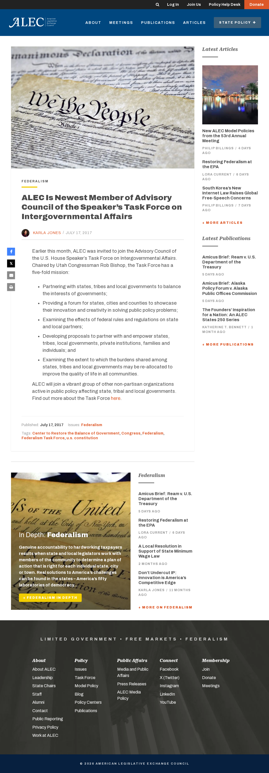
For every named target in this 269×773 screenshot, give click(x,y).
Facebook (169, 669)
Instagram (169, 686)
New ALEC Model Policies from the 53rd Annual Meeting (228, 136)
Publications (158, 23)
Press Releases (131, 684)
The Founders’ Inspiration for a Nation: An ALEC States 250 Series (228, 315)
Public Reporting (47, 719)
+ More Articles (222, 223)
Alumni (38, 702)
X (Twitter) (169, 677)
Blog (79, 694)
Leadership (42, 677)
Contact (40, 710)
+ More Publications (228, 344)
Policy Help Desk (224, 5)
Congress (131, 433)
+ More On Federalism (165, 607)
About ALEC (44, 669)
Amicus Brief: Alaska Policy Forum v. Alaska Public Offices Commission (229, 288)
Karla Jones (47, 233)
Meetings (121, 23)
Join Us (194, 5)
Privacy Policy (45, 727)
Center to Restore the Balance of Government (76, 433)
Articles (194, 23)
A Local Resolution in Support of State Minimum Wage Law (165, 551)
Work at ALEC (45, 735)
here (115, 398)
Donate (257, 5)
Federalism (91, 425)
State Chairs (44, 686)
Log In (173, 5)
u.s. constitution (82, 438)
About (93, 23)
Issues (81, 669)
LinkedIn (167, 694)
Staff (37, 694)
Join (206, 669)
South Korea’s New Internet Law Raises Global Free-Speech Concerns (230, 193)
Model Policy (86, 686)
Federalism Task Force (43, 438)
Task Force (85, 677)
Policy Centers (88, 702)
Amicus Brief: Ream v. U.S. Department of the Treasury (165, 498)
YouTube (168, 702)
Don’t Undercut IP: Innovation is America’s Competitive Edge (162, 577)
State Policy (236, 22)
